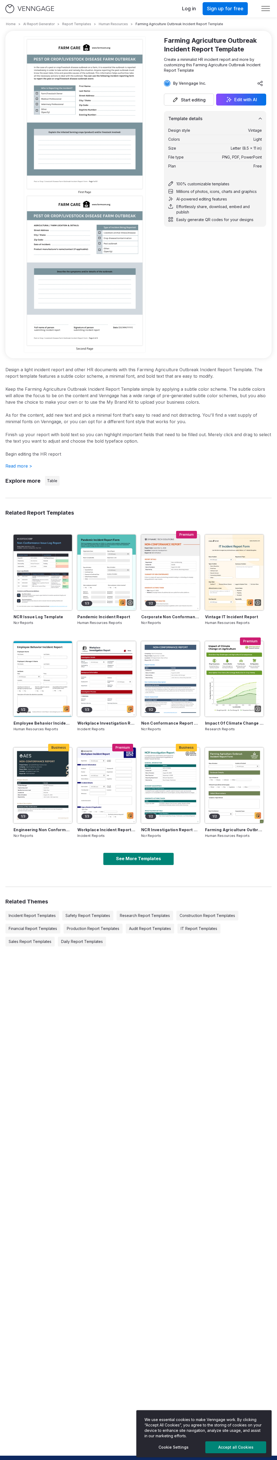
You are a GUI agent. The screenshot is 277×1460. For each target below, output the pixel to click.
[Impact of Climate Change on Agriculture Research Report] (234, 679)
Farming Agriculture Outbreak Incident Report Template (234, 829)
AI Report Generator (39, 24)
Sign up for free (225, 8)
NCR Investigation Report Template (170, 829)
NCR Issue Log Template (38, 616)
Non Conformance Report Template (170, 723)
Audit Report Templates (150, 928)
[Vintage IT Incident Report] (234, 572)
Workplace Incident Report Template (106, 829)
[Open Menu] (266, 9)
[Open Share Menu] (260, 83)
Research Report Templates (145, 915)
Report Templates (76, 24)
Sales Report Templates (30, 941)
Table (52, 480)
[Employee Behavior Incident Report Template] (43, 679)
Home (11, 24)
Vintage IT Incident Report (231, 616)
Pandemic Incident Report (103, 616)
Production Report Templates (93, 928)
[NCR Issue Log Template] (43, 572)
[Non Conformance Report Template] (170, 679)
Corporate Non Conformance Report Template (170, 616)
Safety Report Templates (87, 915)
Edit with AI (245, 99)
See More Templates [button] (138, 858)
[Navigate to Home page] (29, 8)
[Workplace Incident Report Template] (106, 785)
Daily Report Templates (82, 941)
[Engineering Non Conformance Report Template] (43, 785)
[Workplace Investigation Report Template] (106, 679)
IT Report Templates (199, 928)
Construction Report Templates (207, 915)
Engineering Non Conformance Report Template (43, 829)
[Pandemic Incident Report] (106, 572)
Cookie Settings (174, 1447)
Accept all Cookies (235, 1447)
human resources (113, 24)
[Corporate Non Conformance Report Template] (170, 572)
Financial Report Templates (33, 928)
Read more (18, 465)
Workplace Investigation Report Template (106, 723)
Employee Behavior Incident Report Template (43, 723)
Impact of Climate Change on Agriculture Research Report (234, 723)
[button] (189, 100)
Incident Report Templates (32, 915)
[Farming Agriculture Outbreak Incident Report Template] (234, 785)
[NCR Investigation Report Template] (170, 785)
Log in (189, 8)
